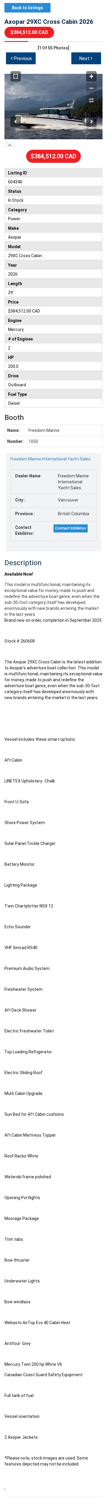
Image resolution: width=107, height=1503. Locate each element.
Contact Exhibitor (70, 528)
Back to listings (27, 7)
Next (85, 58)
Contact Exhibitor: (24, 530)
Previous (21, 58)
